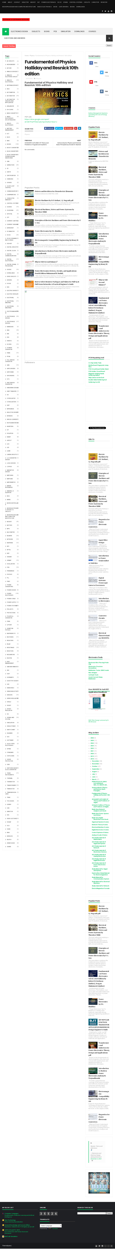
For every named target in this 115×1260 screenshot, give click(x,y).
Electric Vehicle (12, 294)
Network (10, 539)
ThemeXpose (6, 1245)
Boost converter (12, 147)
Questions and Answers (14, 38)
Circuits (87, 2)
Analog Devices (12, 71)
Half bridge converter (10, 383)
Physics (9, 574)
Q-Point (9, 625)
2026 (92, 738)
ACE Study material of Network (99, 847)
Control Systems (76, 2)
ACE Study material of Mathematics (99, 838)
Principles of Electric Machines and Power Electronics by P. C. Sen (98, 195)
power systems (12, 605)
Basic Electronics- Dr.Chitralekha (10, 118)
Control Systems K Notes (100, 832)
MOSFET (33, 2)
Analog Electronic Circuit (11, 75)
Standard (10, 752)
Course (9, 207)
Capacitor (95, 2)
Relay (8, 644)
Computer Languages (12, 1213)
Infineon (9, 416)
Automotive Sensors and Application (10, 101)
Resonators (11, 654)
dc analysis (11, 231)
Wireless (10, 836)
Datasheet (10, 228)
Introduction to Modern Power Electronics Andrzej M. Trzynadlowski (98, 239)
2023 (92, 746)
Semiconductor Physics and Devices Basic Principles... (99, 789)
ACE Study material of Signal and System (99, 842)
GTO (8, 379)
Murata (9, 535)
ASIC (8, 89)
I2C (8, 394)
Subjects (36, 31)
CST (8, 217)
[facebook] (102, 11)
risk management (9, 662)
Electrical (10, 297)
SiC (8, 714)
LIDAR (8, 451)
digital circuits (12, 247)
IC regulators (11, 402)
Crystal (9, 214)
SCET (8, 673)
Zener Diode (11, 843)
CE (7, 168)
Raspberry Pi (11, 633)
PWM (8, 621)
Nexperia (10, 543)
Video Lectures (12, 818)
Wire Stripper (92, 672)
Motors (9, 525)
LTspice (9, 466)
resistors (10, 651)
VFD (8, 815)
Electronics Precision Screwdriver (95, 667)
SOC (8, 736)
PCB (55, 31)
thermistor (11, 781)
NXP (8, 553)
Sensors (9, 695)
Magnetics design (9, 470)
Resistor (104, 2)
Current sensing (12, 224)
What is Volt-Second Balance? (46, 262)
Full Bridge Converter (9, 360)
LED (8, 447)
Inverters (10, 426)
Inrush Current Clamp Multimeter (95, 678)
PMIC (8, 581)
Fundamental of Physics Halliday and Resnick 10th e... (101, 795)
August (94, 771)
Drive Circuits (11, 276)
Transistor (10, 789)
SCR (8, 684)
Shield (9, 702)
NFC (8, 546)
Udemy (9, 804)
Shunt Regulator (8, 709)
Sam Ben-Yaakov (12, 666)
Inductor (25, 2)
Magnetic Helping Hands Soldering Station (96, 374)
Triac (8, 797)
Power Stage (11, 598)
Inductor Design (12, 412)
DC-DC (60, 2)
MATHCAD (10, 479)
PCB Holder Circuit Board (96, 371)
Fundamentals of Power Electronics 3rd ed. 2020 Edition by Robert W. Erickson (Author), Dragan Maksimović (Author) (98, 305)
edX (8, 287)
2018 (92, 759)
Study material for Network (100, 886)
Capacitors (10, 165)
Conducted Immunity (9, 199)
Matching (10, 475)
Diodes (9, 269)
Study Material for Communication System (100, 878)
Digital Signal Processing (10, 265)
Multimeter (11, 532)
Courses (92, 31)
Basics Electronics (44, 6)
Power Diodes (11, 590)
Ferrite (9, 341)
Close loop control (9, 186)
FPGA (8, 356)
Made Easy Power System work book (100, 814)
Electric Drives (12, 290)
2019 (92, 756)
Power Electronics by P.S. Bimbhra (48, 231)
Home (4, 2)
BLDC (8, 137)
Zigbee (9, 846)
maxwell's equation (9, 491)
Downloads (80, 6)
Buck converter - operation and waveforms (11, 156)
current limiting (12, 221)
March (94, 779)
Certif (9, 172)
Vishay (9, 822)
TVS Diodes (10, 801)
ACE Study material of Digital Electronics (99, 859)
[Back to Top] (111, 1246)
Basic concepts (12, 113)
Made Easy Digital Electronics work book (100, 818)
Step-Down (10, 756)
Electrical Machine (9, 301)
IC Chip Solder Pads (94, 363)
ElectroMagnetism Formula (100, 888)
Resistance (10, 647)
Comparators (11, 194)
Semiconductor (12, 691)
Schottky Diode (12, 681)
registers (10, 640)
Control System (12, 203)
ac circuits (10, 61)
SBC (8, 670)
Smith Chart (11, 729)
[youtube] (108, 11)
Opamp (9, 560)
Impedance (10, 409)
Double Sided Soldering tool (97, 380)
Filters (9, 344)
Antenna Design (12, 85)
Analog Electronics (9, 80)
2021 (92, 751)
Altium (9, 68)
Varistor (10, 811)
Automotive (11, 96)
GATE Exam (10, 372)
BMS (8, 140)
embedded (10, 326)
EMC (8, 330)
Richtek (9, 658)
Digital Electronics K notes (100, 830)
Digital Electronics (9, 260)
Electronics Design (19, 31)
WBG (8, 832)
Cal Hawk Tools (93, 675)
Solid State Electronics (9, 744)
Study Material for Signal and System (99, 869)
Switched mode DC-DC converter (11, 768)
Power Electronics (48, 2)
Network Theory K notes (100, 824)
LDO (8, 444)
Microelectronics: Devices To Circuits (11, 510)
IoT (8, 430)
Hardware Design (12, 387)
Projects (10, 609)
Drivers (9, 280)
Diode (55, 6)
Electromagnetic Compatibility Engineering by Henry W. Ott (98, 262)
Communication (12, 191)
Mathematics (11, 482)
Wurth (9, 839)
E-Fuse (9, 283)
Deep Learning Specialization (14, 1222)
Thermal (10, 778)
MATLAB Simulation (11, 1236)
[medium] (105, 1246)
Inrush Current (12, 419)
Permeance (10, 571)
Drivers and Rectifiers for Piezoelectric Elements (54, 191)
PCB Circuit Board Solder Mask (98, 369)
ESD (8, 337)
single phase (11, 726)
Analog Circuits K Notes (99, 835)
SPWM (9, 749)
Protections (11, 612)
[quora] (108, 1246)
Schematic (10, 677)
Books (72, 6)
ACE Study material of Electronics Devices (99, 851)
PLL (8, 578)
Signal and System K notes (100, 822)
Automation (11, 92)
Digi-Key (9, 243)
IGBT (8, 405)
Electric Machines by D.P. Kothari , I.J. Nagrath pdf (54, 200)
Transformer (11, 785)
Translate (55, 1228)
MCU (8, 496)
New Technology (10, 1220)
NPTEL (9, 549)
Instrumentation (12, 423)
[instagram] (111, 11)
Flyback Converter (8, 348)
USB (8, 808)
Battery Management (9, 129)
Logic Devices (11, 463)
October (95, 766)
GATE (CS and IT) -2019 (12, 1230)
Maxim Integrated (9, 486)
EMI (8, 334)
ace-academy (11, 64)
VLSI (8, 825)
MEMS (9, 499)
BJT (39, 2)
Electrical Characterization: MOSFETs (104, 635)
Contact (17, 2)
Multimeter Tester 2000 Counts (98, 670)
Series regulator (12, 698)
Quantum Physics (9, 629)
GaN (8, 365)
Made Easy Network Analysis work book (99, 810)
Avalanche (10, 106)
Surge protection (9, 760)
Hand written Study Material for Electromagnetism (100, 873)
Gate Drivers (63, 6)
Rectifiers (10, 637)
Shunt (9, 705)
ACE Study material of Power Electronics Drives (99, 864)
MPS (8, 528)
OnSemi (9, 557)
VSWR (8, 829)
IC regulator (11, 398)
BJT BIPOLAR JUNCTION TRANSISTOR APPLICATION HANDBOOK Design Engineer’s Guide (98, 1025)
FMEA (8, 353)
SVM (8, 764)
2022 (92, 748)
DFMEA (65, 2)
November (96, 764)
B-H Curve (10, 109)
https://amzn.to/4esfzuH (96, 377)
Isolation (10, 433)
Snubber (9, 733)
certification (11, 175)
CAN (8, 161)
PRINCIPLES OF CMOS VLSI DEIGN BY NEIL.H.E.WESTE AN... (100, 783)
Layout (9, 440)
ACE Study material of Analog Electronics (99, 855)
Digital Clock (11, 250)
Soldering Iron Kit (94, 382)
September (96, 769)
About (10, 2)
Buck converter (12, 151)
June (94, 777)
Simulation (65, 31)
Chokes (9, 182)
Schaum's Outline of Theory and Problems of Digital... (101, 805)
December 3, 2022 (96, 1159)
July (93, 774)
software (10, 740)
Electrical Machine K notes (100, 827)
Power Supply (11, 602)
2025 (92, 740)
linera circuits (12, 454)
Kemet (9, 437)
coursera (10, 210)
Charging (10, 179)
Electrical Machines (9, 307)
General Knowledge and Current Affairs (17, 1225)
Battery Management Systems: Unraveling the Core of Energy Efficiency (98, 114)
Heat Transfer (11, 391)
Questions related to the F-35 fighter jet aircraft (19, 1227)
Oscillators (11, 564)
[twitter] (105, 11)
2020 (92, 753)
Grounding (10, 375)
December (95, 761)
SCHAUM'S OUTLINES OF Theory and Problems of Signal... (100, 800)
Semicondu (10, 688)
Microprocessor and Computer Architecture (19, 6)
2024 (92, 743)
